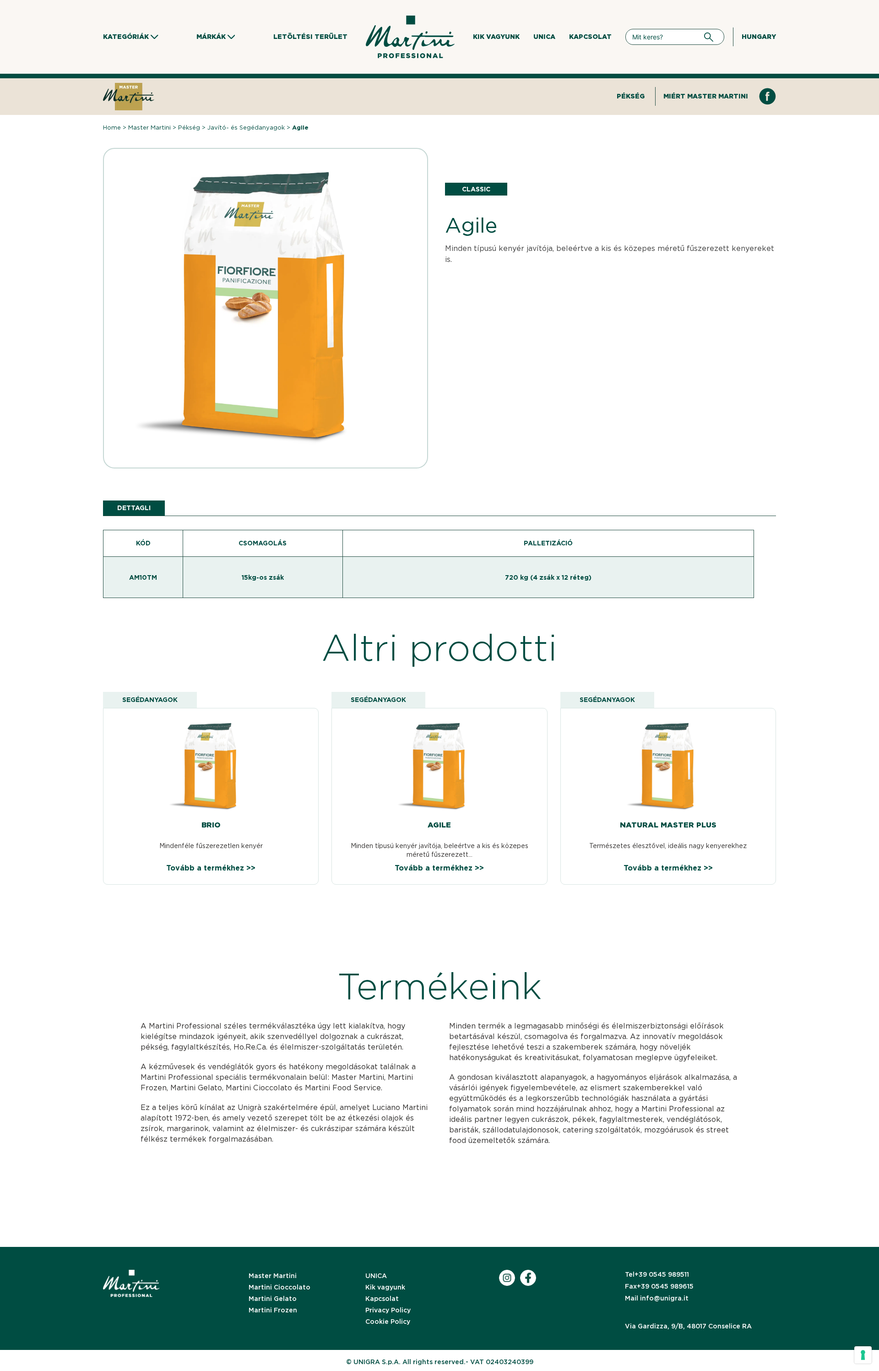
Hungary (759, 36)
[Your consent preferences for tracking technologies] (863, 1355)
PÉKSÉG (631, 96)
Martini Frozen (273, 1310)
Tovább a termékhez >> (210, 868)
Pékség (189, 127)
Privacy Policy (388, 1310)
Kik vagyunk (496, 36)
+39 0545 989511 (657, 1274)
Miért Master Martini (705, 96)
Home (112, 127)
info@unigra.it (657, 1298)
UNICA (544, 36)
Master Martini (149, 127)
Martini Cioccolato (279, 1287)
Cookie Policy (387, 1321)
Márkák (211, 36)
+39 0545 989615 (659, 1286)
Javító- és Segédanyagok (246, 127)
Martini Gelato (273, 1298)
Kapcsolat (590, 36)
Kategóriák (126, 36)
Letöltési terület (310, 36)
